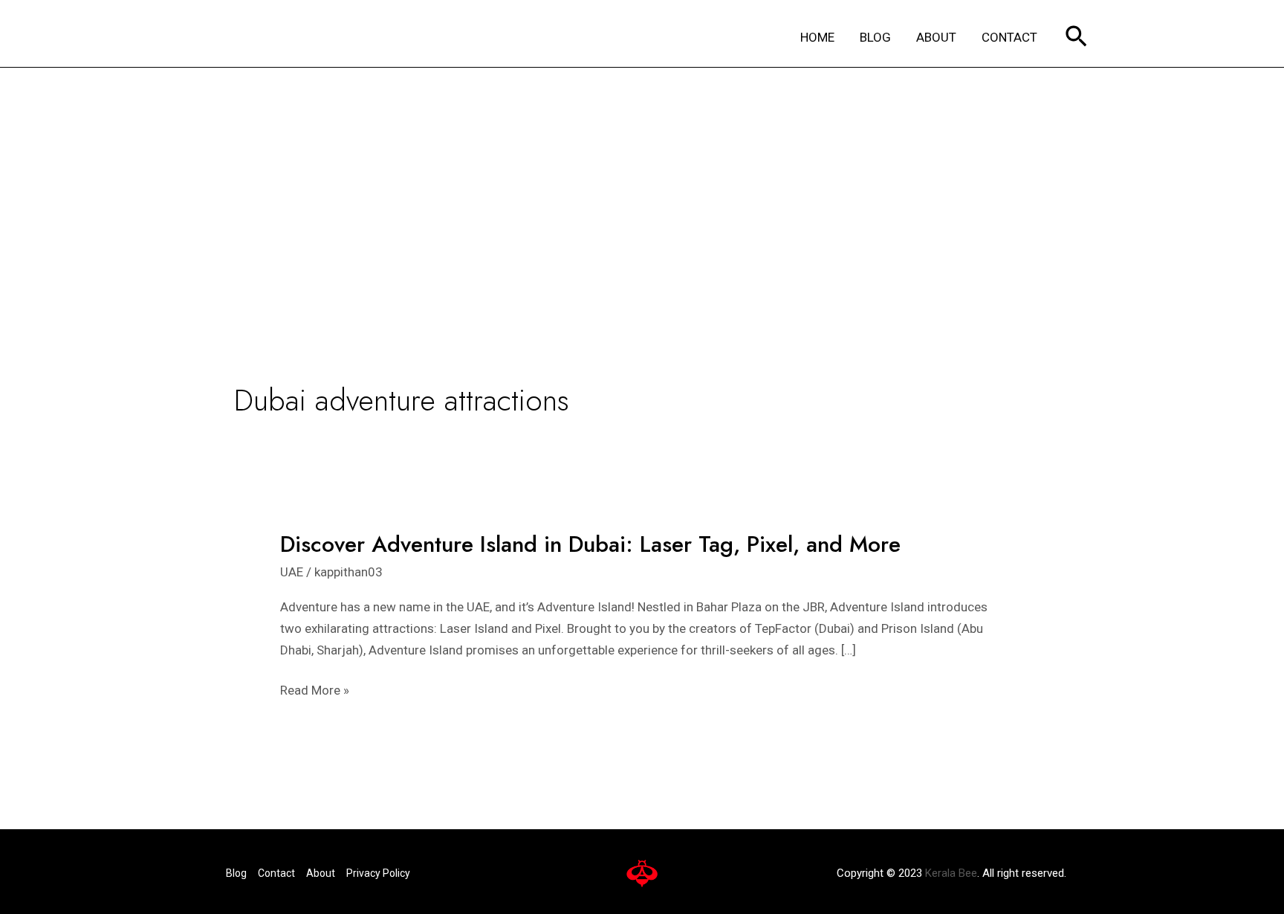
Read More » (314, 690)
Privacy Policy (378, 873)
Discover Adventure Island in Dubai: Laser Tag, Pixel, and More (590, 544)
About (320, 873)
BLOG (875, 37)
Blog (236, 873)
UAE (291, 571)
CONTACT (1009, 37)
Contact (276, 873)
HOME (817, 37)
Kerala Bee (951, 873)
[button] (1076, 38)
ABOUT (936, 37)
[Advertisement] (642, 179)
